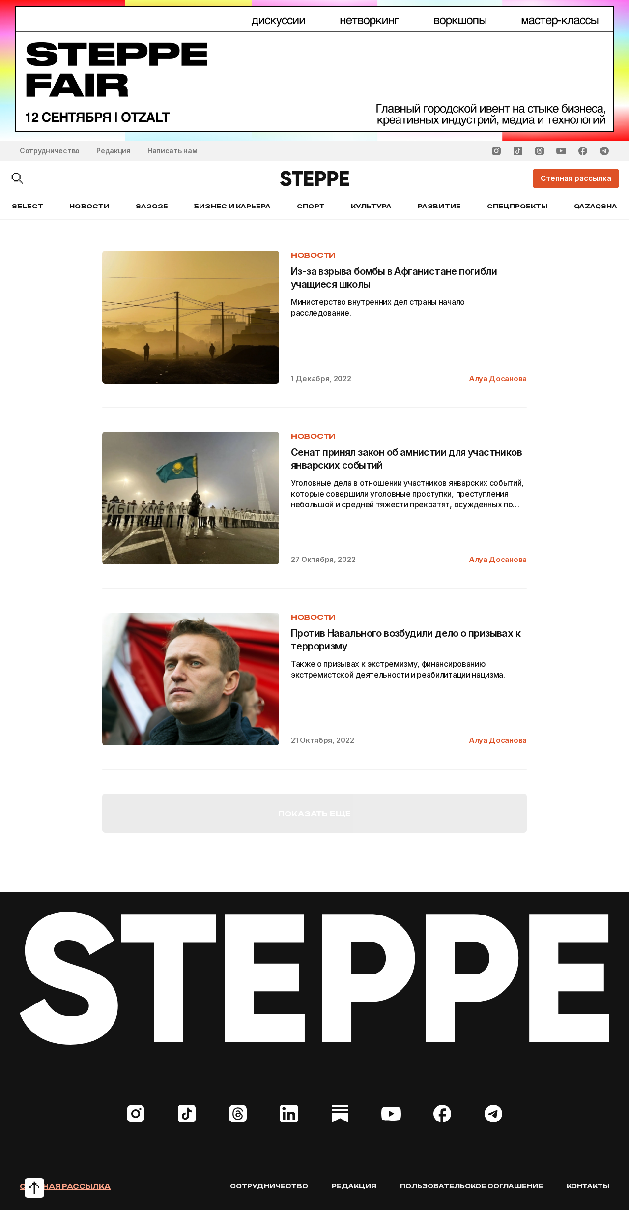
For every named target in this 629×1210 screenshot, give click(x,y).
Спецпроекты (517, 206)
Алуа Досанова (498, 378)
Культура (371, 206)
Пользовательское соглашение (471, 1186)
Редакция (113, 151)
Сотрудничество (50, 151)
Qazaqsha (595, 206)
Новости (89, 206)
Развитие (439, 206)
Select (27, 206)
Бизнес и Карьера (232, 206)
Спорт (310, 206)
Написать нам (172, 151)
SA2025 (152, 206)
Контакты (588, 1186)
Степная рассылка (65, 1186)
